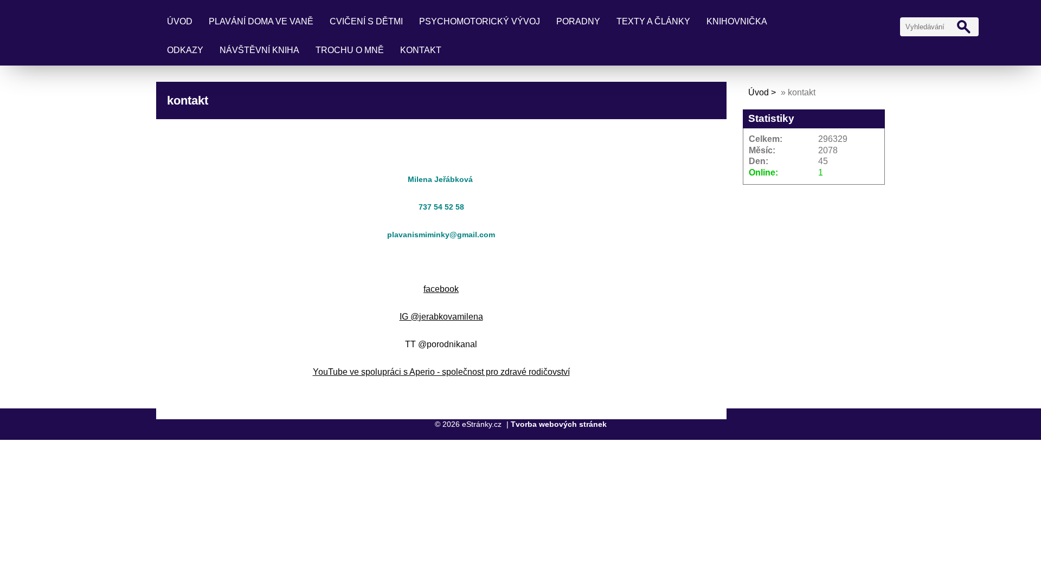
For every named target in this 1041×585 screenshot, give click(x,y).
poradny (578, 21)
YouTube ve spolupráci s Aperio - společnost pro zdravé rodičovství (441, 371)
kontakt (420, 50)
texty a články (653, 21)
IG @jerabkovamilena (441, 316)
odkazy (185, 50)
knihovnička (736, 21)
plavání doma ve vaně (261, 21)
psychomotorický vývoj (479, 21)
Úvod (179, 21)
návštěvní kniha (259, 50)
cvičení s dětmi (366, 21)
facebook (441, 289)
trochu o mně (350, 50)
